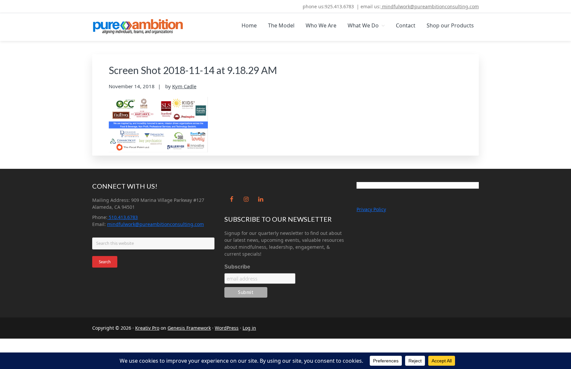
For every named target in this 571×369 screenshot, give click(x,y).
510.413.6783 (122, 217)
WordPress (227, 328)
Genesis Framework (189, 328)
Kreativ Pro (147, 328)
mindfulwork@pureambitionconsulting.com (430, 6)
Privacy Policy (371, 209)
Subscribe (237, 267)
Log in (249, 328)
